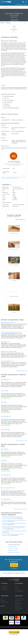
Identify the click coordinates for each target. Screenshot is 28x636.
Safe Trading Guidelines (19, 598)
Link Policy (17, 610)
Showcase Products (19, 591)
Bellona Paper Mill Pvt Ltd (8, 487)
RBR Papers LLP (5, 342)
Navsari (3, 380)
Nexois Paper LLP (5, 379)
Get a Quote (13, 632)
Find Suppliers (4, 588)
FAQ (2, 598)
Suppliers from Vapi (12, 546)
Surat (2, 418)
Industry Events (18, 600)
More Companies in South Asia (20, 509)
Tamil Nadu (8, 431)
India (9, 450)
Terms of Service (18, 603)
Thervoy (3, 431)
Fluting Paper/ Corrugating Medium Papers (18, 249)
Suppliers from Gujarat (13, 548)
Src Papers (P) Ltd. (6, 499)
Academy (17, 602)
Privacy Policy (18, 607)
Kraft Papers (14, 280)
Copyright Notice (18, 608)
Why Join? (17, 588)
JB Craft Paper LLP (6, 416)
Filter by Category (20, 219)
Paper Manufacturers (7, 516)
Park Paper (4, 402)
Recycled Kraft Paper (14, 296)
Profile (2, 22)
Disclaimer (17, 605)
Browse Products (4, 589)
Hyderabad (3, 500)
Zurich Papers (4, 390)
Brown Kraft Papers (14, 233)
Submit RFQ (14, 565)
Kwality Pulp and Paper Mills (8, 351)
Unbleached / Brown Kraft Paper (12, 518)
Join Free (17, 586)
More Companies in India (21, 440)
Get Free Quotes (19, 4)
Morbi (2, 392)
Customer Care (4, 602)
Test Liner (14, 312)
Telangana (9, 500)
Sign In (25, 4)
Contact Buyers (18, 589)
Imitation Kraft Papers (14, 264)
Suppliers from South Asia (14, 552)
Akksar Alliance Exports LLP (8, 322)
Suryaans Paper (5, 429)
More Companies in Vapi (21, 370)
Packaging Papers (17, 516)
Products (8, 22)
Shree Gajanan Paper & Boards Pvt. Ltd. (11, 332)
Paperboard (15, 526)
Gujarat (7, 380)
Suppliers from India (12, 550)
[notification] (23, 2)
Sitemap (2, 600)
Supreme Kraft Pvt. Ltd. (7, 361)
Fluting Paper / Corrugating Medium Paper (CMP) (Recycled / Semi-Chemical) (13, 527)
